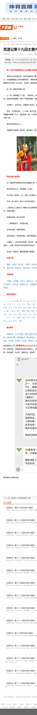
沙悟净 (27, 264)
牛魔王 (9, 281)
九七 (5, 321)
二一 (13, 304)
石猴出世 (10, 334)
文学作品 (4, 38)
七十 (24, 314)
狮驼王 (5, 288)
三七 (15, 308)
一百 (19, 321)
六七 (10, 314)
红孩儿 (22, 281)
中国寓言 (19, 707)
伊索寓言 (12, 707)
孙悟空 (14, 264)
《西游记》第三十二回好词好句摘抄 (20, 608)
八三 (13, 317)
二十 (8, 304)
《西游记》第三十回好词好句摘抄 (19, 633)
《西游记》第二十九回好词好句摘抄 (20, 646)
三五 (5, 308)
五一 (8, 311)
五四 (23, 311)
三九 (24, 308)
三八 (19, 308)
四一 (34, 308)
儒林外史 (28, 704)
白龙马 (33, 264)
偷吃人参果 (29, 334)
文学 (8, 44)
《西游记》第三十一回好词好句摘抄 (20, 621)
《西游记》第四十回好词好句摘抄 (19, 508)
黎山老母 (26, 268)
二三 (23, 304)
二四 (28, 304)
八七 (33, 317)
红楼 (8, 19)
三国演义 (21, 704)
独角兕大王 (24, 284)
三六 (10, 308)
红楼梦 (14, 38)
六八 (15, 314)
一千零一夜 (4, 707)
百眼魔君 (33, 284)
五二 (13, 311)
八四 (18, 317)
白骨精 (15, 281)
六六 (5, 314)
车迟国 (10, 341)
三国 (12, 19)
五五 (28, 311)
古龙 (33, 19)
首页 (4, 19)
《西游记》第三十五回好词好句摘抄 (20, 570)
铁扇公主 (29, 281)
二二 (18, 304)
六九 (19, 314)
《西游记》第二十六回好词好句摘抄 (20, 683)
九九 (15, 321)
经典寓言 (26, 707)
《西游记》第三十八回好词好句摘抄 (20, 533)
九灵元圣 (15, 284)
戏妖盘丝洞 (11, 337)
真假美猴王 (21, 337)
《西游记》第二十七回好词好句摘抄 (20, 671)
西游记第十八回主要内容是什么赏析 (21, 498)
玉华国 (17, 341)
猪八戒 (20, 264)
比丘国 (23, 341)
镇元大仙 (10, 268)
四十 (29, 308)
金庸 (29, 19)
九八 (10, 321)
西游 (16, 19)
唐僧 (8, 264)
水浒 (20, 19)
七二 (34, 314)
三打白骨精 (19, 334)
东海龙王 (18, 268)
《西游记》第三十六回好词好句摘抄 (20, 558)
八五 (23, 317)
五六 (33, 311)
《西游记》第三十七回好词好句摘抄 (20, 545)
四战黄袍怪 (30, 337)
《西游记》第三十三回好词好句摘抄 (20, 596)
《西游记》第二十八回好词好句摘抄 (20, 658)
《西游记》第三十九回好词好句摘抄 (20, 520)
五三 (18, 311)
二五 (33, 304)
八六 (28, 317)
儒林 (25, 19)
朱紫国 (30, 341)
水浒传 (20, 38)
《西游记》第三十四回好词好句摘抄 (20, 583)
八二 (8, 317)
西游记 (13, 44)
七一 (29, 314)
